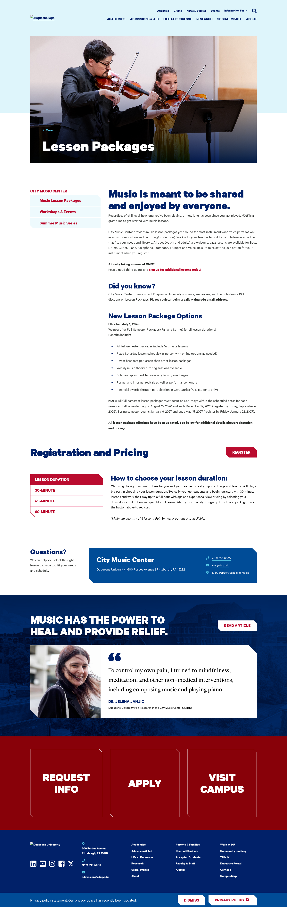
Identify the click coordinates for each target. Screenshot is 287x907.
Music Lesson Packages (60, 200)
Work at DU (227, 844)
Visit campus (222, 783)
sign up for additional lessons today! (175, 269)
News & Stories (196, 10)
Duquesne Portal (231, 863)
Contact (225, 869)
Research (204, 19)
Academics (116, 19)
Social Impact (229, 19)
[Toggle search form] (254, 11)
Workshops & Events (58, 211)
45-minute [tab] (45, 500)
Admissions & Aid (144, 19)
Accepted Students (188, 857)
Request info (66, 783)
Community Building (233, 851)
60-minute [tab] (45, 511)
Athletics (163, 10)
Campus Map (228, 876)
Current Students (187, 851)
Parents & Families (188, 844)
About (251, 19)
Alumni (180, 869)
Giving (178, 10)
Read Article (237, 625)
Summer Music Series (59, 223)
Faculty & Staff (185, 863)
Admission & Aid (141, 851)
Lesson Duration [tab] (52, 479)
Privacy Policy (230, 899)
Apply (145, 783)
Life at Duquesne (177, 19)
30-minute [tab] (45, 490)
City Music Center (48, 191)
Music (49, 130)
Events (215, 10)
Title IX (225, 857)
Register (241, 452)
